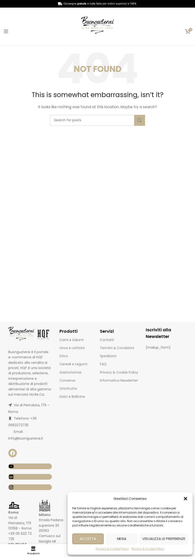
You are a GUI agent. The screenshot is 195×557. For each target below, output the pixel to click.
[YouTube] (30, 466)
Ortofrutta (68, 388)
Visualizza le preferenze (163, 538)
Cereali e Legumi (73, 364)
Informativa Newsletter (119, 380)
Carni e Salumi (71, 339)
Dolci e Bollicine (72, 396)
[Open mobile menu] (6, 31)
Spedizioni (108, 356)
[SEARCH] (139, 120)
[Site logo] (97, 26)
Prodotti (68, 331)
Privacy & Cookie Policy (112, 549)
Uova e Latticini (72, 348)
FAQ (103, 364)
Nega (121, 538)
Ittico (63, 356)
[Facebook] (12, 453)
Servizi (107, 331)
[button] (185, 498)
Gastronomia (70, 372)
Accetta (88, 538)
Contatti (107, 339)
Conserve (67, 380)
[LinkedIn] (30, 477)
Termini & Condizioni (117, 348)
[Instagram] (30, 487)
